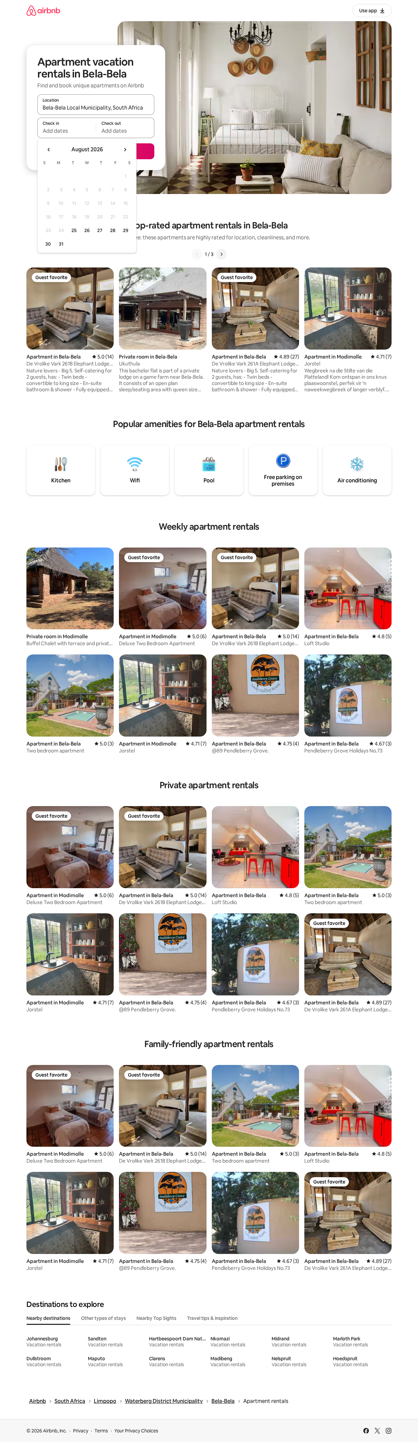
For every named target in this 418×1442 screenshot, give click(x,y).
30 (48, 244)
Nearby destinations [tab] (48, 1318)
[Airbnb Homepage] (43, 10)
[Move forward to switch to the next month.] (125, 150)
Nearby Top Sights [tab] (156, 1318)
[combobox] (96, 108)
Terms (101, 1431)
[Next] (221, 254)
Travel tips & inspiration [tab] (212, 1318)
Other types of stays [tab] (103, 1318)
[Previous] (197, 254)
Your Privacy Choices (136, 1431)
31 (61, 244)
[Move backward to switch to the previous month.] (49, 150)
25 (74, 230)
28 (112, 230)
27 (99, 230)
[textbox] (67, 131)
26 (87, 230)
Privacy (80, 1431)
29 (125, 230)
